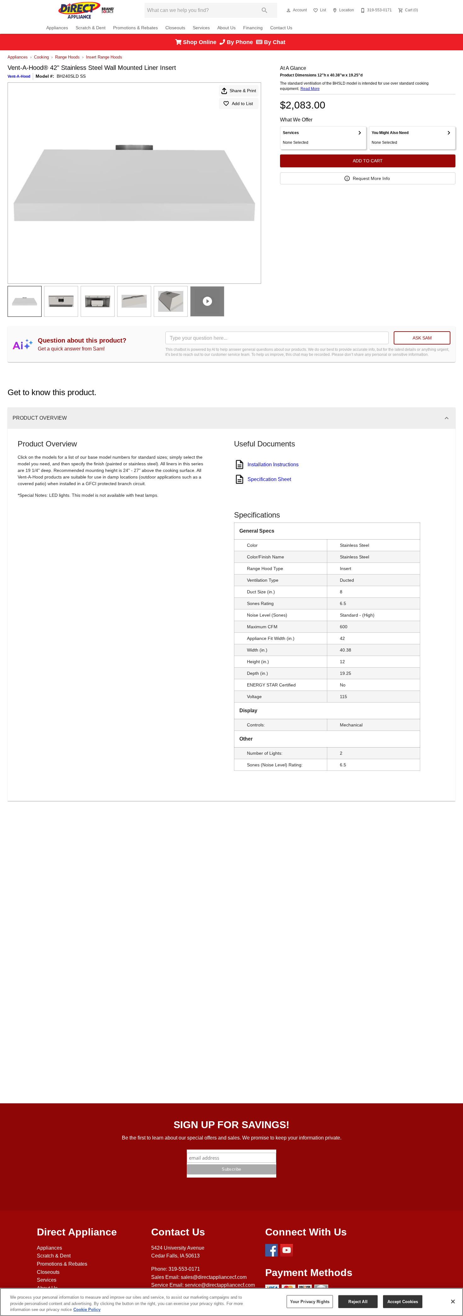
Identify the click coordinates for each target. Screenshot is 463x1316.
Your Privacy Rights (309, 1301)
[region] (231, 1302)
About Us (226, 27)
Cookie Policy (86, 1309)
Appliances (57, 27)
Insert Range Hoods (104, 57)
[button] (288, 10)
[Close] (453, 1301)
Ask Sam (422, 337)
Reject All (357, 1301)
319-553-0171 (184, 1269)
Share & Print (243, 90)
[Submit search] (264, 10)
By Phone (240, 42)
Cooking (41, 57)
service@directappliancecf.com (220, 1285)
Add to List (242, 103)
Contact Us (281, 27)
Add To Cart (368, 160)
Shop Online (200, 42)
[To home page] (86, 10)
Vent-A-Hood (19, 76)
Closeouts (175, 27)
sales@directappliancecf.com (214, 1277)
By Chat (273, 42)
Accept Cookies (402, 1301)
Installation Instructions (273, 464)
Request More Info (371, 178)
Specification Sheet (269, 479)
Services (201, 27)
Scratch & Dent (91, 27)
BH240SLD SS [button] (71, 76)
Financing (253, 27)
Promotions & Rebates (135, 27)
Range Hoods (67, 57)
